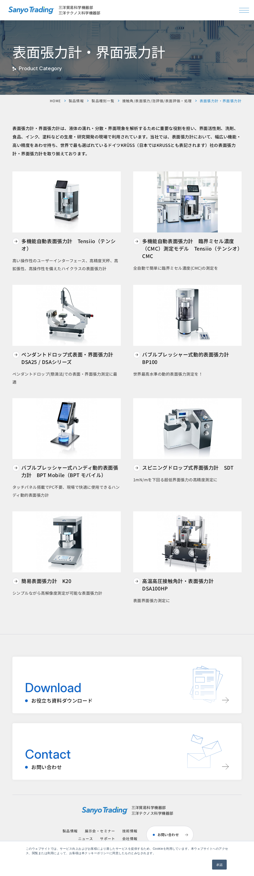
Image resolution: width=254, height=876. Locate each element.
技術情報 (130, 830)
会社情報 (130, 838)
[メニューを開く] (244, 10)
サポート (107, 838)
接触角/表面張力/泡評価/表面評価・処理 (157, 100)
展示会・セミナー (100, 830)
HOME (55, 100)
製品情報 (76, 100)
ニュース (85, 838)
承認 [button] (219, 864)
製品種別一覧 (103, 100)
